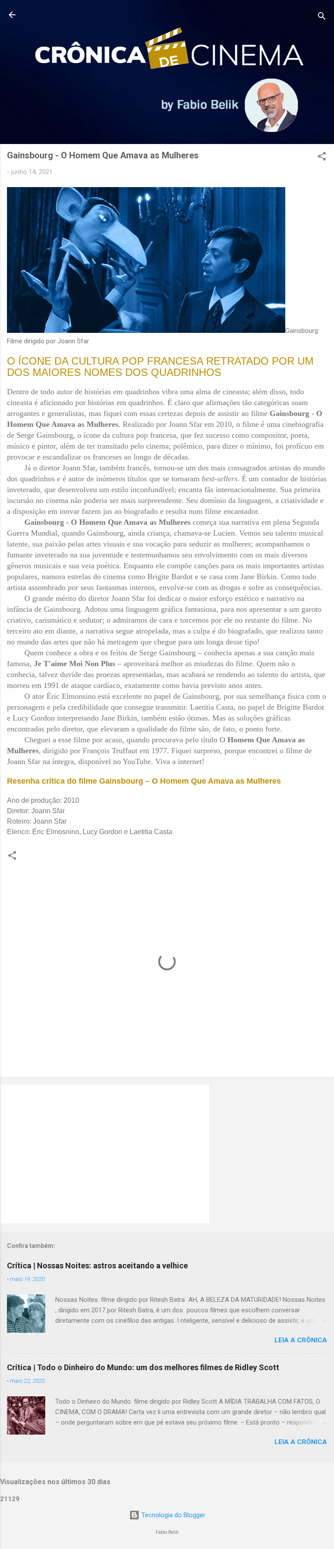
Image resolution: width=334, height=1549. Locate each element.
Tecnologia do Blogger (172, 1515)
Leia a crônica (300, 1340)
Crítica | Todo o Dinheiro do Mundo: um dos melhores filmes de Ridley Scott (143, 1367)
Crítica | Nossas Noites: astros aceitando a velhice (97, 1265)
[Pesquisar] (322, 17)
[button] (322, 157)
